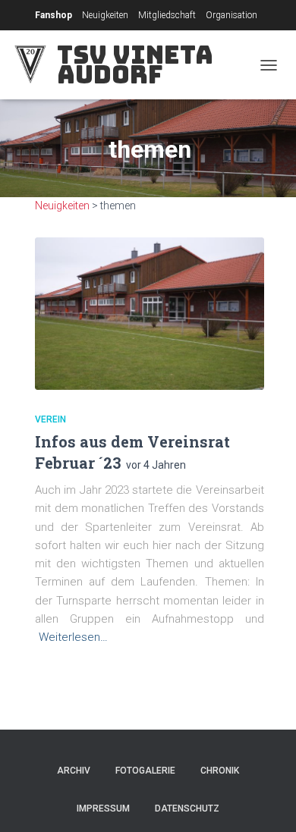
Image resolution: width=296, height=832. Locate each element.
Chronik (219, 770)
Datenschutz (187, 808)
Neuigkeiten (105, 15)
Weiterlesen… (73, 637)
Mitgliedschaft (167, 15)
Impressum (103, 808)
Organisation (231, 15)
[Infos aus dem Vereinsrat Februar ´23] (149, 313)
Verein (50, 419)
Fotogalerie (145, 770)
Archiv (73, 770)
